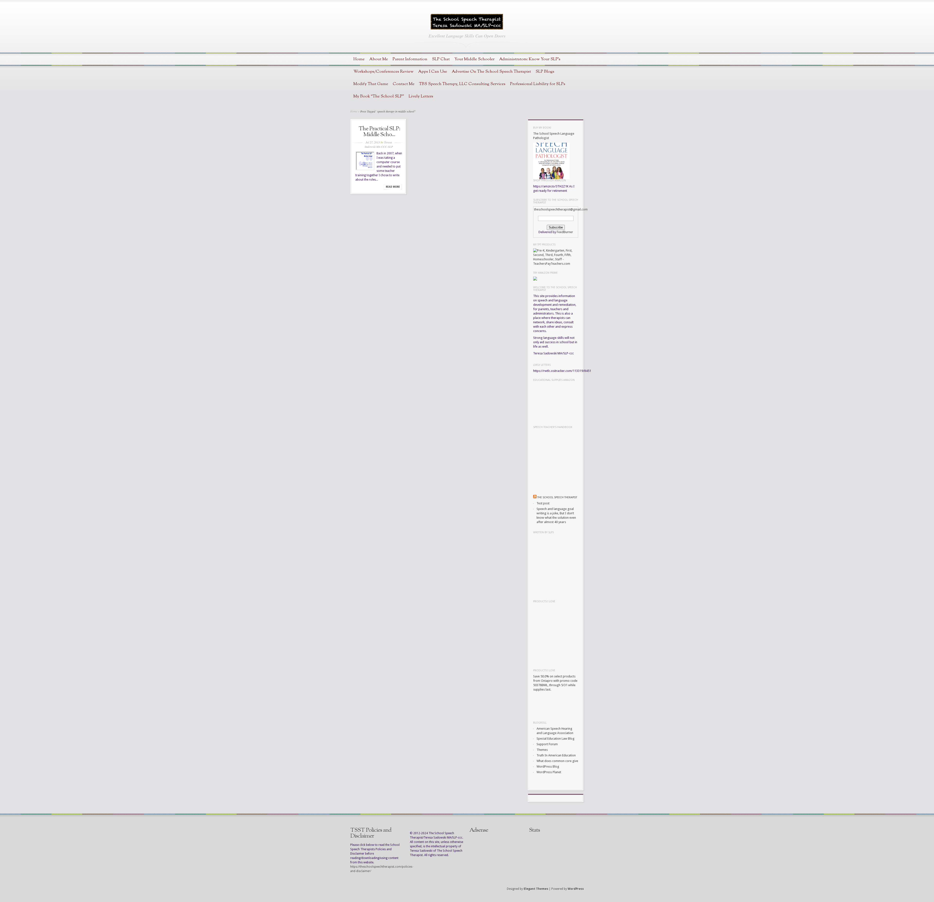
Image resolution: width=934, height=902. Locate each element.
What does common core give (557, 761)
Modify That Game (370, 84)
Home (359, 59)
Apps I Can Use (432, 71)
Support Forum (547, 744)
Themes (542, 750)
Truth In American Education (556, 755)
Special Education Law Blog (556, 738)
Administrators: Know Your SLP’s (529, 59)
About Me (378, 59)
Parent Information (410, 59)
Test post (543, 503)
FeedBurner (565, 232)
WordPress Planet (549, 772)
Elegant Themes (536, 889)
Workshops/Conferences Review (383, 71)
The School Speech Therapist (557, 497)
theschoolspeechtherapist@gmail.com (561, 209)
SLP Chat (441, 59)
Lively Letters (421, 96)
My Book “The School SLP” (378, 96)
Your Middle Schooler (474, 59)
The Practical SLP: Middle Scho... (379, 132)
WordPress (576, 889)
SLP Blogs (545, 71)
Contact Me (403, 84)
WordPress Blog (548, 766)
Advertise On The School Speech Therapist (491, 71)
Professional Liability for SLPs (537, 84)
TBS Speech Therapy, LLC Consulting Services (462, 84)
